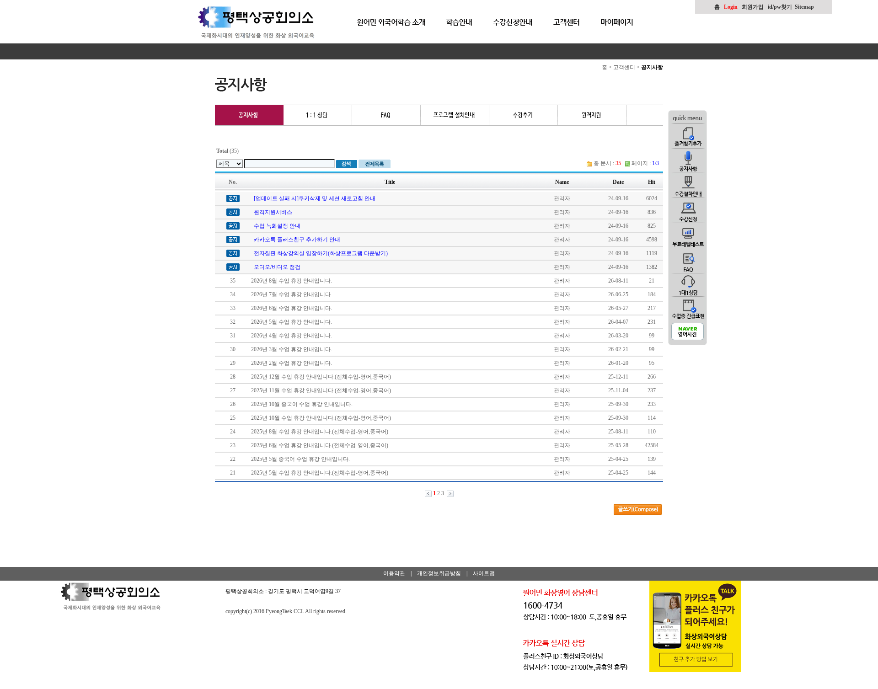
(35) (227, 151)
